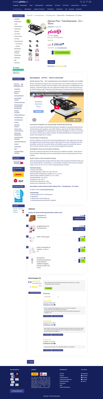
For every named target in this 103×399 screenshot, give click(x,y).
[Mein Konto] (84, 2)
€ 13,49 (81, 258)
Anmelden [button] (49, 288)
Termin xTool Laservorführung (18, 129)
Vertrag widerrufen (17, 391)
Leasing (16, 122)
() (48, 316)
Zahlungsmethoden (19, 102)
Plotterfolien (50, 9)
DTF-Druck (65, 5)
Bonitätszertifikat (64, 381)
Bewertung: (51, 66)
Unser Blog (17, 89)
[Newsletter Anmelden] (18, 162)
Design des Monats (17, 92)
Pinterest (84, 377)
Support (44, 78)
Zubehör (17, 46)
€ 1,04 (82, 215)
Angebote (15, 5)
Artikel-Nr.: (51, 27)
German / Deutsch (18, 208)
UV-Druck (57, 5)
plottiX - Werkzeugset (43, 237)
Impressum (63, 383)
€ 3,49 (82, 247)
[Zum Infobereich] (18, 84)
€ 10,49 (81, 226)
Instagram (85, 373)
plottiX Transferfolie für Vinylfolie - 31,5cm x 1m (43, 249)
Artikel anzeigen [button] (79, 218)
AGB (15, 149)
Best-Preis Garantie (17, 125)
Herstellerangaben (56, 78)
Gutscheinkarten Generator (18, 138)
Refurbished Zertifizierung (17, 134)
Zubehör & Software (39, 9)
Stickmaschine (39, 5)
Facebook (85, 375)
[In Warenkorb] (83, 240)
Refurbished (28, 9)
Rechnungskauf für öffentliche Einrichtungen (18, 106)
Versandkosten (62, 48)
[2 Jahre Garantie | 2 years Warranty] (43, 26)
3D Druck (84, 5)
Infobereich (79, 9)
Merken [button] (52, 62)
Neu (66, 9)
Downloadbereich (19, 95)
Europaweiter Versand (17, 99)
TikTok (84, 381)
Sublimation (49, 5)
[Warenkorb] (90, 2)
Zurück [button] (31, 361)
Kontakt (62, 373)
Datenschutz (17, 146)
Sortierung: (46, 293)
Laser (30, 5)
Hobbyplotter (23, 5)
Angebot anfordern (17, 111)
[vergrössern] (36, 29)
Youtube (84, 379)
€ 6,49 (82, 237)
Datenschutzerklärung (65, 379)
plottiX (56, 35)
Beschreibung (35, 78)
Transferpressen (17, 9)
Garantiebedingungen (47, 189)
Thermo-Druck (75, 5)
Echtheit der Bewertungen (35, 292)
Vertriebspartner (18, 117)
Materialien (59, 9)
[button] (27, 215)
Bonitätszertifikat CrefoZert (18, 152)
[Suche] (81, 2)
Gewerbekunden (18, 120)
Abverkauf (71, 9)
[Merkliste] (87, 2)
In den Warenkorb (63, 52)
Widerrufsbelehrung (19, 115)
